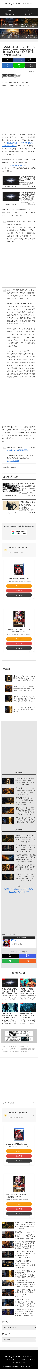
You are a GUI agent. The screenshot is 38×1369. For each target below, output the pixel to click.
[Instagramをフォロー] (15, 944)
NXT (18, 75)
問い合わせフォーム (19, 1362)
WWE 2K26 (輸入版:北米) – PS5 (19, 578)
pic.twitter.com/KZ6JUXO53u (17, 450)
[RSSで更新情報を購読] (21, 944)
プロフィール (10, 1359)
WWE (5, 75)
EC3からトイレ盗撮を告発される (14, 165)
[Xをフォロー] (12, 944)
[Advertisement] (19, 111)
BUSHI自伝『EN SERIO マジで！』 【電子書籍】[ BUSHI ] (19, 630)
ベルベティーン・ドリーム (11, 78)
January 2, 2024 (13, 461)
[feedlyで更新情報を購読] (18, 944)
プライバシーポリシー (28, 1359)
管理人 (13, 940)
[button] (30, 65)
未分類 (12, 75)
